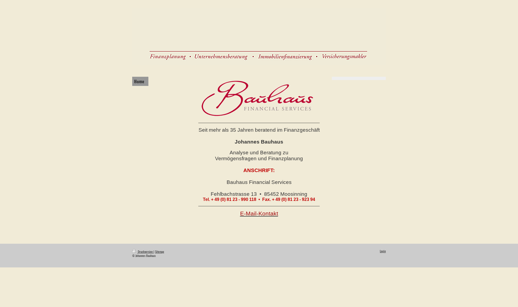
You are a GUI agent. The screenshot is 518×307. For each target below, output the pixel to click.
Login (383, 251)
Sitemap (159, 251)
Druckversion (145, 251)
